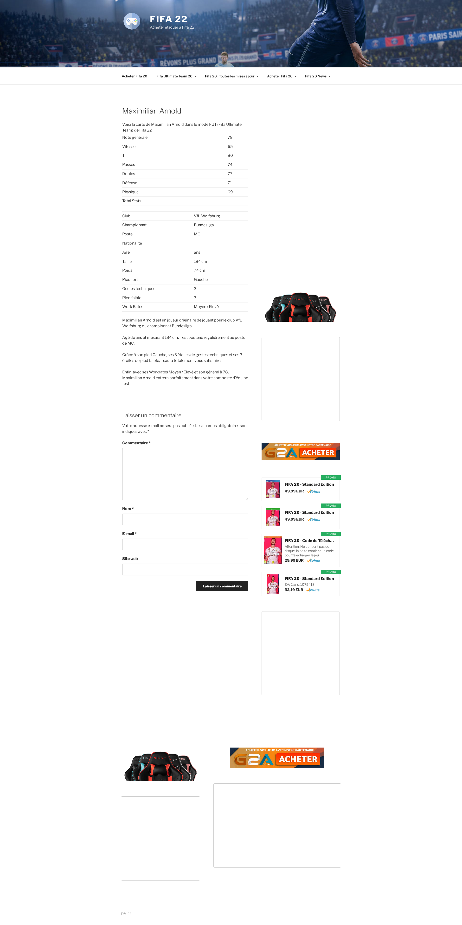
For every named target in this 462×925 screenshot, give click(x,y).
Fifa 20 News (316, 76)
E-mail (129, 533)
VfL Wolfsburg (207, 216)
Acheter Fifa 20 (134, 76)
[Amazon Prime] (313, 491)
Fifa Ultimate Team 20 (174, 76)
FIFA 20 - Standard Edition (309, 484)
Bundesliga (204, 225)
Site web (130, 558)
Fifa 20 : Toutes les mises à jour (230, 76)
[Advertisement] (231, 43)
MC (197, 234)
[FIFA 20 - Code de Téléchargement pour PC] (273, 550)
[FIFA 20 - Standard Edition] (273, 489)
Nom (128, 508)
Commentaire (136, 443)
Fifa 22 (169, 19)
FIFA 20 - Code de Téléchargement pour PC (310, 540)
